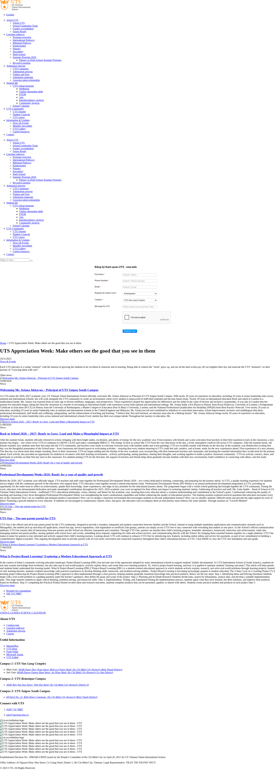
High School (19, 54)
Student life (12, 83)
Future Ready (19, 31)
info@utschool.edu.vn (17, 715)
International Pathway (24, 40)
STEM (22, 94)
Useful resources (21, 131)
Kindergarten (19, 45)
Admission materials (23, 77)
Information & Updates (18, 120)
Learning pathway (15, 34)
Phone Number (102, 280)
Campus (99, 300)
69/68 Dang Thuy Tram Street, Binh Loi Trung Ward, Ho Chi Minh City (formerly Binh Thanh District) (70, 669)
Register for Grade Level (106, 293)
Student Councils (21, 114)
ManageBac (12, 646)
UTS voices (19, 117)
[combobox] (140, 293)
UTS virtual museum (23, 86)
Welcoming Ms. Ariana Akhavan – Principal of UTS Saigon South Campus (49, 390)
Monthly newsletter (22, 126)
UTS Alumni (19, 111)
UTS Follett (12, 657)
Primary (17, 48)
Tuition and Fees (21, 74)
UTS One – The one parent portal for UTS (28, 518)
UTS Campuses (21, 68)
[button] (130, 331)
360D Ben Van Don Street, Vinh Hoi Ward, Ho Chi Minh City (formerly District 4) (47, 685)
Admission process (15, 66)
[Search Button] (31, 260)
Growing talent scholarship (26, 80)
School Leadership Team (25, 25)
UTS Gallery (19, 128)
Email (98, 287)
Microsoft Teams (14, 654)
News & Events (21, 123)
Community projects (29, 103)
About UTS (12, 20)
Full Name (100, 274)
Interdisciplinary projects (31, 100)
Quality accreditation (23, 28)
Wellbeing (24, 88)
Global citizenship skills (31, 91)
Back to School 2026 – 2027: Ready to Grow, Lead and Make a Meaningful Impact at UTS (59, 433)
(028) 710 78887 (14, 709)
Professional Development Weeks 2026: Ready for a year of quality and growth (51, 474)
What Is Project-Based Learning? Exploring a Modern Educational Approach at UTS (56, 556)
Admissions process (23, 71)
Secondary (18, 51)
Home (3, 343)
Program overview (22, 37)
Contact (10, 134)
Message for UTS (102, 306)
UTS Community (15, 108)
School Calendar (21, 106)
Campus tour (12, 625)
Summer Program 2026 (24, 57)
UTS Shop (11, 648)
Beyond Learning (21, 63)
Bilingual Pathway (22, 43)
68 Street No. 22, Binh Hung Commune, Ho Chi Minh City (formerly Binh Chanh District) (51, 697)
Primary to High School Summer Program (40, 60)
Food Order (12, 651)
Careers (10, 633)
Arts (21, 97)
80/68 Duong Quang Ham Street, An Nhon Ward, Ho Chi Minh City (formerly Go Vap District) (65, 672)
